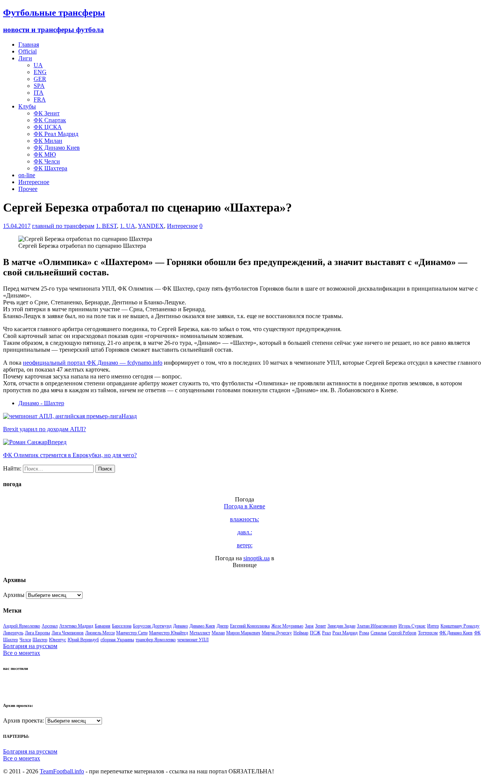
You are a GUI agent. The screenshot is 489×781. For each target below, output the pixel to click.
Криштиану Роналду (459, 626)
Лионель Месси (100, 632)
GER (40, 79)
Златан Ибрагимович (377, 626)
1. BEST (106, 226)
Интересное (33, 182)
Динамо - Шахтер (41, 403)
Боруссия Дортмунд (152, 626)
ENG (40, 72)
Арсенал (50, 626)
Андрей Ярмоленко (21, 626)
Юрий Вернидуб (83, 639)
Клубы (27, 106)
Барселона (121, 626)
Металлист (199, 632)
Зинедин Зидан (341, 626)
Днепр (222, 626)
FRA (40, 99)
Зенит (320, 626)
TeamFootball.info (62, 771)
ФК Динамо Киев (57, 147)
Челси (25, 639)
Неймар (300, 632)
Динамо (180, 626)
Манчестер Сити (131, 632)
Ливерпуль (13, 632)
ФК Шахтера (50, 168)
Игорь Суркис (412, 626)
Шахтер (39, 639)
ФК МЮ (45, 154)
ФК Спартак (50, 120)
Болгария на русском (30, 646)
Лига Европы (37, 632)
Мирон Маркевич (243, 632)
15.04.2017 (17, 226)
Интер (433, 626)
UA (38, 65)
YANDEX (151, 226)
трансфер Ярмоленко (156, 639)
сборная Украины (117, 639)
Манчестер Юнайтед (168, 632)
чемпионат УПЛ (193, 639)
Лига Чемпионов (68, 632)
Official (27, 51)
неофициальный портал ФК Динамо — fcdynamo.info (92, 362)
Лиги (25, 58)
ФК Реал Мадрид (56, 134)
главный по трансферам (63, 226)
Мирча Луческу (277, 632)
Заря (309, 626)
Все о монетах (21, 653)
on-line (26, 175)
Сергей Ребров (402, 632)
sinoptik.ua (256, 558)
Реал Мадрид (345, 632)
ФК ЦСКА (48, 127)
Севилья (379, 632)
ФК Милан (48, 140)
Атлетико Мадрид (76, 626)
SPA (39, 85)
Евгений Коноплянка (250, 626)
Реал (326, 632)
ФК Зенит (47, 113)
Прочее (27, 189)
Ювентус (57, 639)
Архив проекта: (23, 720)
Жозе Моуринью (287, 626)
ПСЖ (315, 632)
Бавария (102, 626)
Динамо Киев (202, 626)
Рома (364, 632)
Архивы (13, 595)
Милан (218, 632)
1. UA (127, 226)
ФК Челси (47, 161)
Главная (28, 44)
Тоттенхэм (428, 632)
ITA (39, 92)
